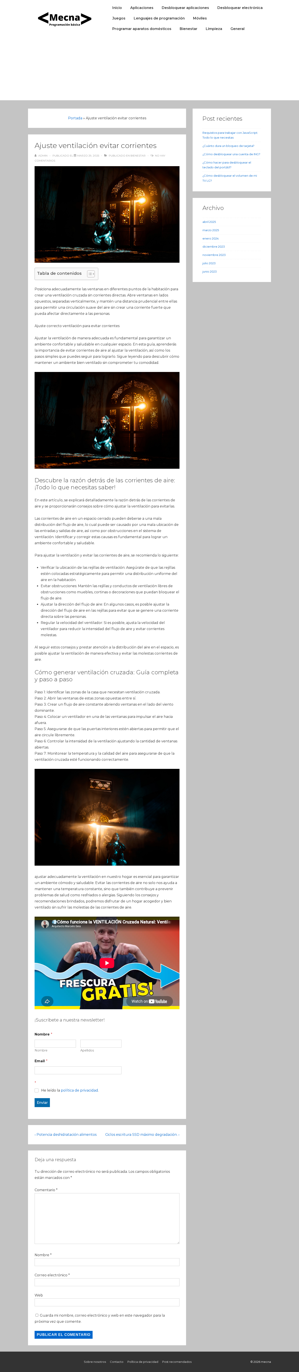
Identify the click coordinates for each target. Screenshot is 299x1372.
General (237, 29)
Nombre (41, 1050)
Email (41, 1061)
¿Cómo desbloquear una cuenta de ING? (231, 154)
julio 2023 (209, 263)
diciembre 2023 (213, 246)
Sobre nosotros (95, 1361)
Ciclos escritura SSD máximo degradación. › (142, 1134)
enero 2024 (210, 238)
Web (39, 1295)
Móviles (200, 18)
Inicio (117, 8)
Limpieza (214, 29)
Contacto (116, 1361)
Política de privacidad (142, 1361)
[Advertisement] (149, 69)
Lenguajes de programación (159, 18)
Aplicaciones (141, 8)
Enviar (42, 1103)
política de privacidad (79, 1090)
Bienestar (188, 29)
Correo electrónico (51, 1275)
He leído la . (70, 1090)
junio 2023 (209, 271)
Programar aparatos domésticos (141, 29)
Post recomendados (177, 1361)
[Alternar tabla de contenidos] (89, 274)
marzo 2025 (210, 230)
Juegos (118, 18)
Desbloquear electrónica (240, 8)
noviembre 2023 (214, 255)
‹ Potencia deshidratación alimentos (66, 1134)
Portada (75, 118)
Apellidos (87, 1050)
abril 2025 (209, 222)
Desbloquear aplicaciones (185, 8)
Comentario (46, 1190)
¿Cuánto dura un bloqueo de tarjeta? (228, 146)
